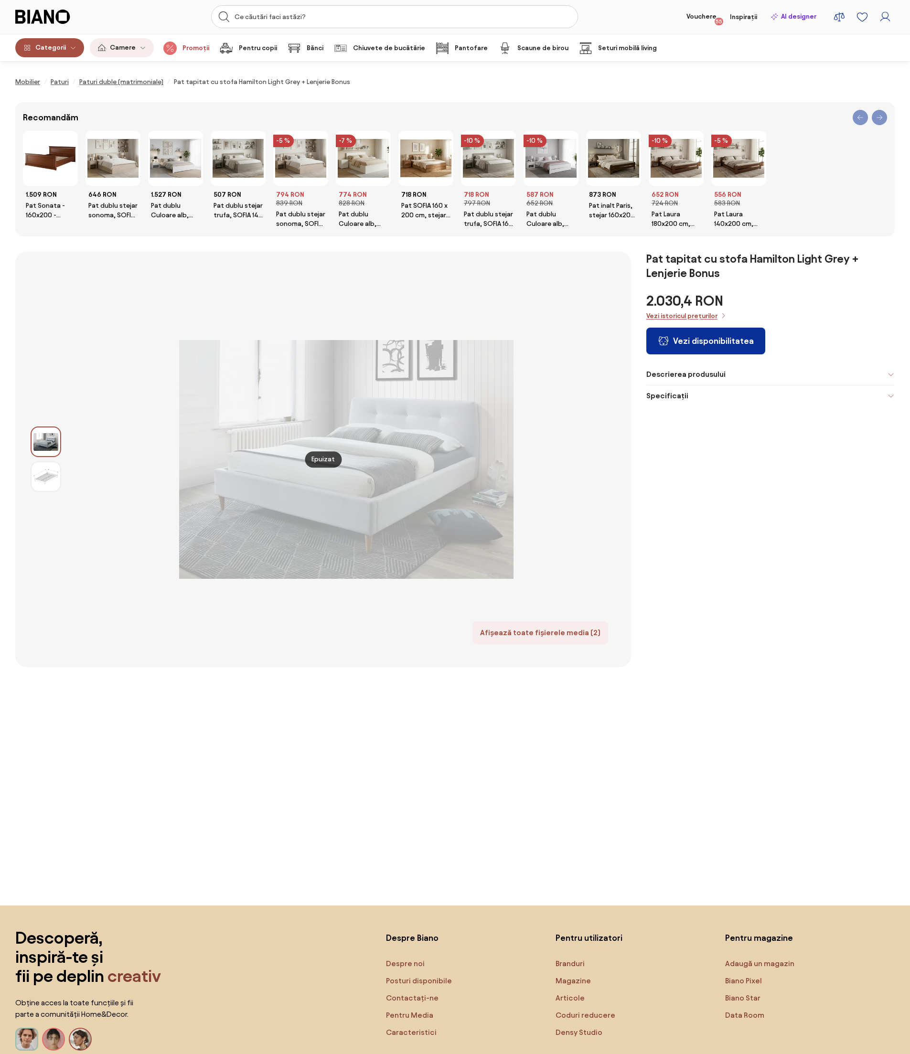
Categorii (50, 47)
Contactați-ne (412, 998)
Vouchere (704, 18)
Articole (570, 998)
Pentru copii (258, 48)
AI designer (798, 16)
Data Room (744, 1015)
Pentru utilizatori (589, 937)
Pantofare (471, 48)
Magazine (573, 981)
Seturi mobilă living (627, 48)
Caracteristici (411, 1032)
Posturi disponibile (419, 981)
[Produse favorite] (862, 16)
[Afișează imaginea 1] (46, 441)
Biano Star (742, 998)
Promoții (195, 48)
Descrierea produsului (686, 374)
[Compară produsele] (839, 16)
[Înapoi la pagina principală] (62, 16)
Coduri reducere (585, 1015)
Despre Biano (412, 937)
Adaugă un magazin (759, 963)
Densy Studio (579, 1032)
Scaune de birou (542, 48)
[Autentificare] (885, 16)
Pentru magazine (759, 937)
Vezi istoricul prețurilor (681, 315)
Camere (123, 47)
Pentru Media (409, 1015)
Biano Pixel (743, 981)
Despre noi (405, 963)
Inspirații (743, 17)
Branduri (570, 963)
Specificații (667, 396)
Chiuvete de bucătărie (389, 48)
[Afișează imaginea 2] (46, 476)
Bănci (315, 48)
